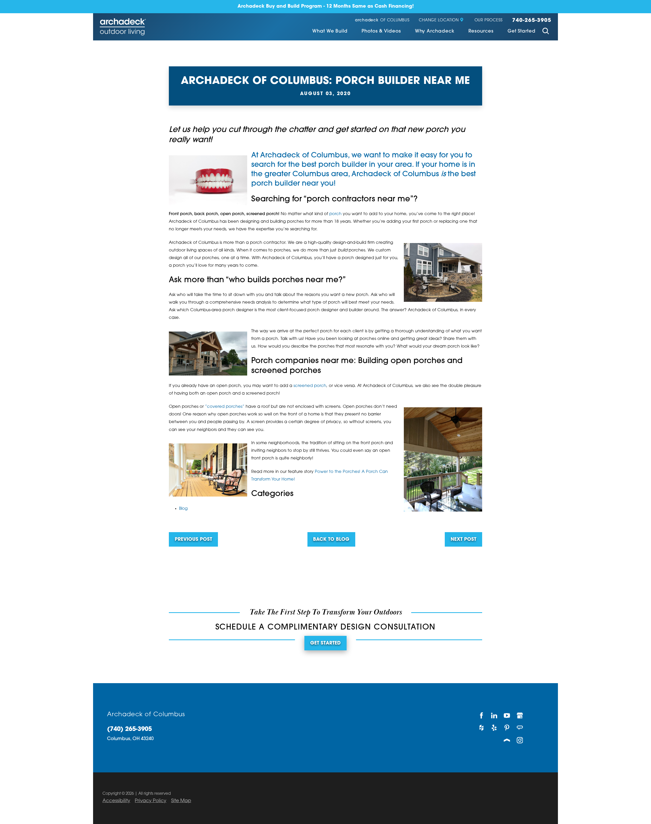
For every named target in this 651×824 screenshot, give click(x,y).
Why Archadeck (434, 31)
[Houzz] (481, 728)
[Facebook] (481, 715)
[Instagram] (520, 740)
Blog (183, 509)
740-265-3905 (531, 20)
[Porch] (507, 740)
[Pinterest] (507, 728)
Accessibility (116, 801)
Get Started (522, 31)
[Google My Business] (520, 715)
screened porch (309, 386)
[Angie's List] (520, 728)
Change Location (438, 20)
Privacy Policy (150, 801)
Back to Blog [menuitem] (331, 539)
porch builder (342, 165)
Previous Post (193, 539)
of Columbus (382, 20)
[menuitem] (330, 32)
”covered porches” (224, 407)
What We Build (330, 31)
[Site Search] (545, 31)
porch (335, 214)
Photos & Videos (381, 31)
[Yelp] (494, 728)
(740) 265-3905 (129, 729)
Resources (481, 31)
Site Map (181, 801)
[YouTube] (507, 715)
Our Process (489, 20)
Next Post (463, 539)
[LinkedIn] (494, 715)
